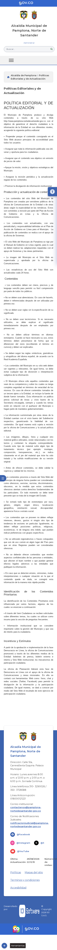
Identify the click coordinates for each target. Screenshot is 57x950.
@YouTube (23, 851)
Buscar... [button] (10, 49)
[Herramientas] (4, 945)
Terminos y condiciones (25, 880)
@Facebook (23, 834)
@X (42, 843)
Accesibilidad (18, 887)
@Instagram (23, 843)
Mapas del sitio (34, 872)
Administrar (29, 43)
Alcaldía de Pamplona (23, 75)
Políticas (15, 872)
